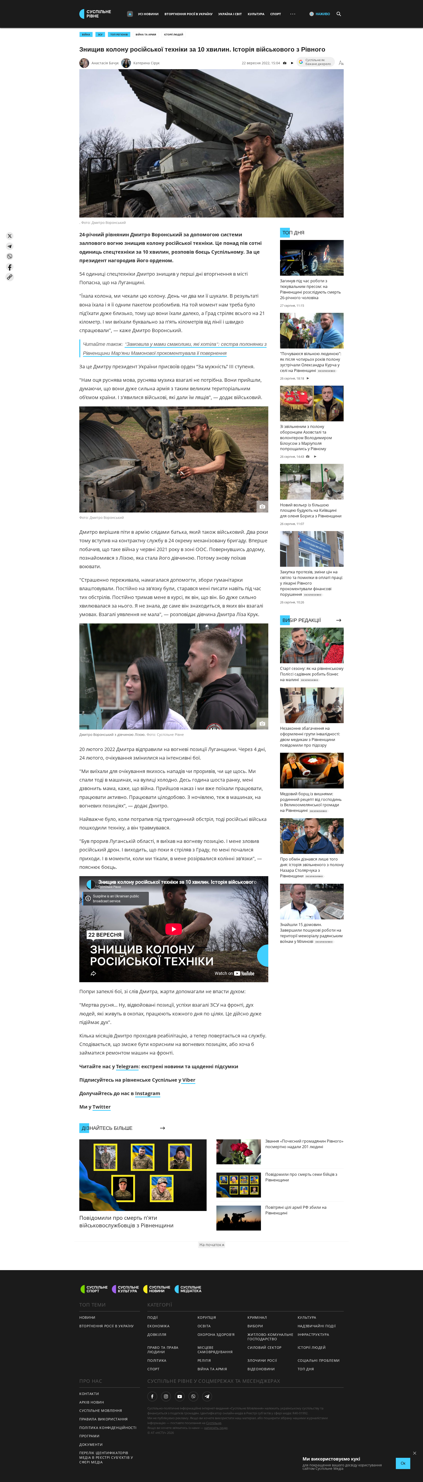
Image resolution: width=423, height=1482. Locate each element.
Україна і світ (230, 14)
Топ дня (306, 1369)
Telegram (127, 1066)
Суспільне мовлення (100, 1410)
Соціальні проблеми (319, 1360)
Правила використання (103, 1419)
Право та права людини (162, 1349)
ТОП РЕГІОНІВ (119, 34)
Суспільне (213, 1423)
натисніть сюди (215, 1428)
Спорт (275, 14)
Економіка (158, 1326)
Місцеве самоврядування (215, 1349)
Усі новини (148, 14)
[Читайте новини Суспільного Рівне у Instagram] (166, 1396)
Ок (403, 1463)
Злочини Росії (262, 1360)
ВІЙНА (86, 34)
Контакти (89, 1393)
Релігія (204, 1360)
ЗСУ (100, 34)
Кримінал (257, 1317)
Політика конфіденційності (108, 1427)
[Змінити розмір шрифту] (341, 63)
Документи (91, 1444)
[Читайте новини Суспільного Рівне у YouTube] (180, 1396)
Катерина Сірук (146, 63)
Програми (89, 1436)
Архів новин (91, 1402)
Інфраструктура (313, 1334)
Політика (156, 1360)
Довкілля (156, 1334)
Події (152, 1317)
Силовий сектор (264, 1347)
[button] (9, 236)
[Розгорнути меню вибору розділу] (130, 14)
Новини (87, 1317)
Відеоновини (261, 1369)
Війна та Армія (146, 34)
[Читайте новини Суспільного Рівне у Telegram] (207, 1396)
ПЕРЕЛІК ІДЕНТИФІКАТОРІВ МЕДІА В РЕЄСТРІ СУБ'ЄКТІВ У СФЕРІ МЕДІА (106, 1457)
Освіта (204, 1326)
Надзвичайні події (317, 1326)
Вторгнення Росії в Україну (188, 14)
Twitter (102, 1106)
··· (293, 14)
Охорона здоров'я (216, 1334)
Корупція (207, 1317)
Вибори (255, 1326)
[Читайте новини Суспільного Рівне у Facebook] (152, 1396)
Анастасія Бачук (105, 63)
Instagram (147, 1093)
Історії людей (173, 34)
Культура (256, 14)
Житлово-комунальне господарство (270, 1336)
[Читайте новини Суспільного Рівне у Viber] (193, 1396)
